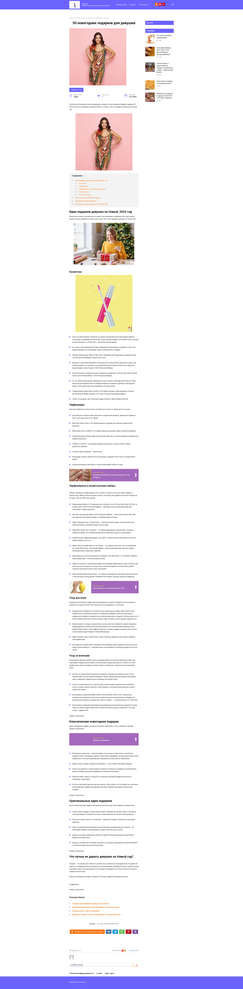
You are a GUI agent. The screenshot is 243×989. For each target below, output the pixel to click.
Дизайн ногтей (121, 5)
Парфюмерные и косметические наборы (92, 189)
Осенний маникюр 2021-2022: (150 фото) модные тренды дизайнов (164, 51)
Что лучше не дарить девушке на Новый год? (91, 204)
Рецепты (132, 5)
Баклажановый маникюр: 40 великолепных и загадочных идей (95, 907)
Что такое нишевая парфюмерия (164, 37)
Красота (85, 4)
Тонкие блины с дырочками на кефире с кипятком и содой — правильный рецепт (165, 67)
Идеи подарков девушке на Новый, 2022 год (91, 180)
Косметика (82, 183)
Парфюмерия (83, 186)
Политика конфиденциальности (82, 973)
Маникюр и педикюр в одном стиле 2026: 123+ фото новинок (165, 96)
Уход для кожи (84, 192)
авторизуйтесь (133, 950)
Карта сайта (109, 973)
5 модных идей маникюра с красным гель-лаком (90, 904)
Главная (71, 18)
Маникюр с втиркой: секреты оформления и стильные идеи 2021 (96, 914)
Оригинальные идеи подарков (86, 201)
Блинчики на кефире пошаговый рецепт (165, 82)
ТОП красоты (143, 5)
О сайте (99, 973)
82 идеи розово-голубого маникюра (85, 911)
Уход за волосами (85, 195)
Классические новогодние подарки (87, 198)
